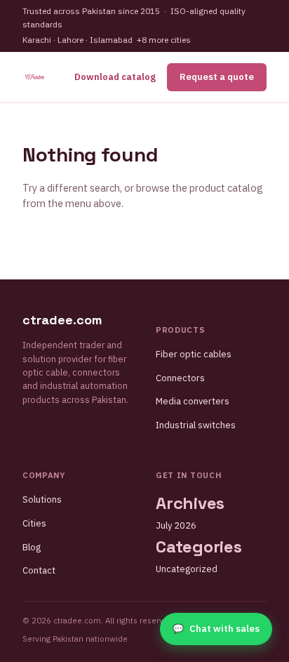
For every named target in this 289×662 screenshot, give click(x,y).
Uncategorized (186, 569)
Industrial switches (196, 425)
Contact (38, 570)
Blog (31, 547)
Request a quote (217, 77)
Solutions (42, 499)
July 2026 (176, 525)
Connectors (180, 378)
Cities (34, 523)
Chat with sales (216, 629)
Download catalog (115, 77)
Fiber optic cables (193, 354)
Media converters (192, 401)
